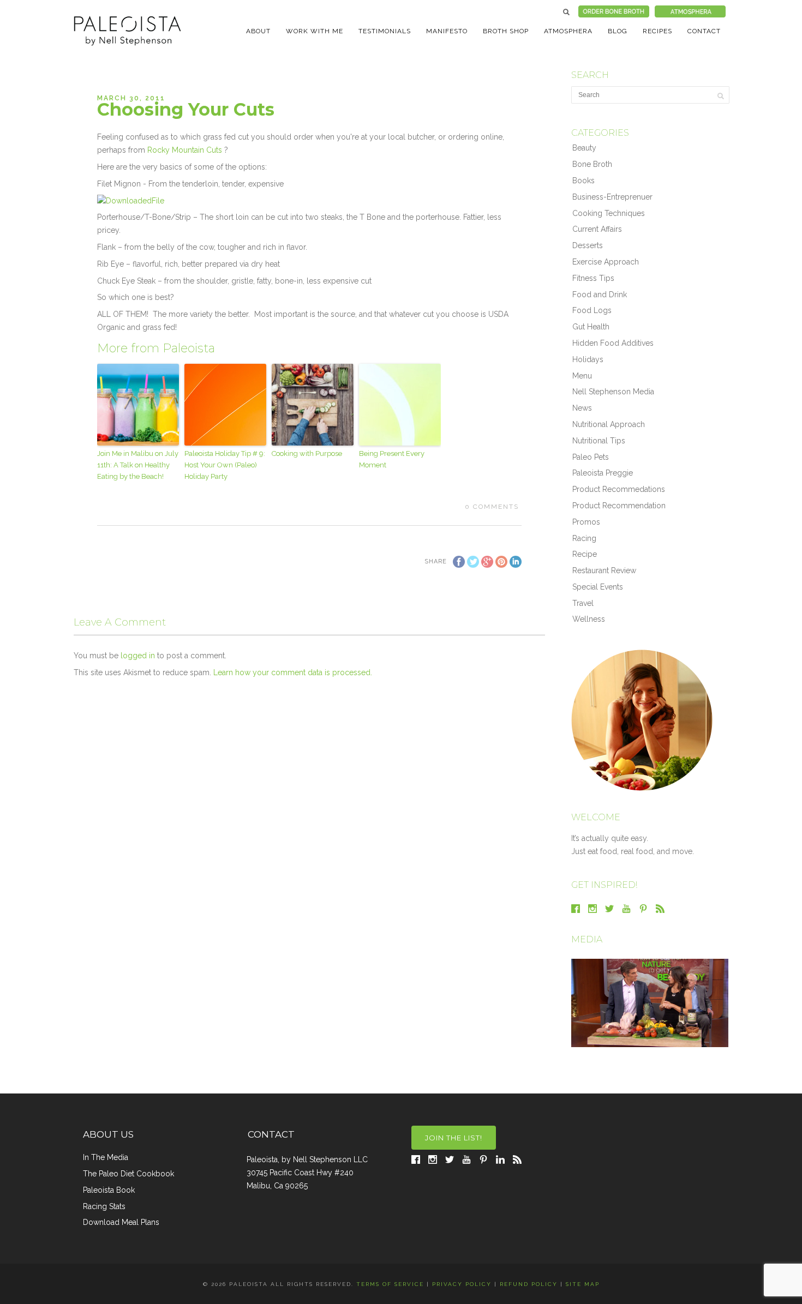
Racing (584, 538)
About (258, 31)
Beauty (584, 147)
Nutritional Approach (608, 424)
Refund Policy (529, 1284)
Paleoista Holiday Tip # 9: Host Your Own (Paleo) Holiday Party (224, 464)
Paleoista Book (109, 1190)
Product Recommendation (619, 505)
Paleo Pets (590, 457)
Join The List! (453, 1137)
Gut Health (590, 326)
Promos (586, 522)
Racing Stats (104, 1206)
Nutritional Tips (598, 440)
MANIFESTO (447, 31)
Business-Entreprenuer (612, 197)
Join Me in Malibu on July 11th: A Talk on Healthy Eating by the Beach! (137, 464)
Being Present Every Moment (391, 459)
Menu (582, 375)
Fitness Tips (593, 278)
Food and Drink (599, 294)
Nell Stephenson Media (613, 391)
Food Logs (592, 310)
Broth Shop (506, 31)
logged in (138, 655)
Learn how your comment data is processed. (292, 672)
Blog (617, 31)
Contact (704, 31)
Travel (583, 603)
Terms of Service (390, 1284)
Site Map (583, 1284)
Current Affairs (597, 229)
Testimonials (384, 31)
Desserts (587, 245)
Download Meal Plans (121, 1222)
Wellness (588, 619)
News (582, 408)
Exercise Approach (605, 261)
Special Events (597, 586)
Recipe (584, 554)
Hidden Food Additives (613, 343)
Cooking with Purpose (307, 453)
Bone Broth (592, 164)
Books (583, 180)
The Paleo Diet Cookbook (128, 1173)
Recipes (657, 31)
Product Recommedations (618, 489)
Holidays (587, 359)
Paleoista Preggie (602, 472)
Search (566, 12)
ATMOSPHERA (568, 31)
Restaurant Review (604, 570)
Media (586, 939)
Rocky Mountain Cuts (184, 150)
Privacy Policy (462, 1284)
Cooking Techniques (608, 213)
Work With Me (314, 31)
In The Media (105, 1157)
